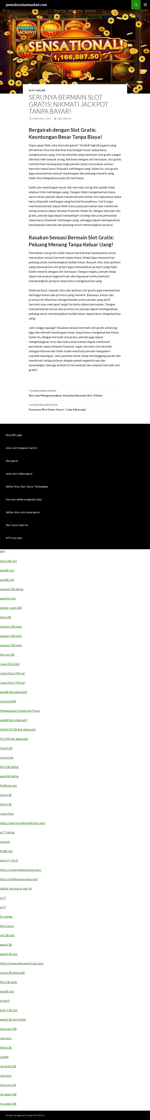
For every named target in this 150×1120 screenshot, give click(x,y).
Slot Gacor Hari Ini (17, 525)
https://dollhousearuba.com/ (19, 879)
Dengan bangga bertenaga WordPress (25, 1115)
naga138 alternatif (12, 972)
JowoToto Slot (10, 664)
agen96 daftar (9, 776)
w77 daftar (7, 832)
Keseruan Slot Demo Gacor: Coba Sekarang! (57, 407)
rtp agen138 (8, 1094)
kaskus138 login (11, 626)
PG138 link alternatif (14, 738)
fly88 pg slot (8, 785)
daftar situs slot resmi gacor (23, 512)
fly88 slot (6, 851)
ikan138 (5, 617)
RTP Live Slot (14, 538)
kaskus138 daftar (12, 589)
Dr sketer (6, 916)
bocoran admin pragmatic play (24, 499)
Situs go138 (8, 1085)
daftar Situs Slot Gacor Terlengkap (27, 486)
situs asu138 (8, 1029)
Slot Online (37, 90)
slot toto (6, 1038)
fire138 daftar (9, 767)
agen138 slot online (13, 1019)
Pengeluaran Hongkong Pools (20, 710)
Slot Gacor (7, 926)
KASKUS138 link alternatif (18, 729)
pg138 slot (7, 935)
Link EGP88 (8, 701)
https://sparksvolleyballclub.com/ (22, 823)
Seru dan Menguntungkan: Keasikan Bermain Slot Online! (66, 393)
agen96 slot (8, 598)
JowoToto (7, 813)
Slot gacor (12, 460)
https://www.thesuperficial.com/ (22, 963)
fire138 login (8, 982)
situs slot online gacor (19, 473)
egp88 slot (7, 570)
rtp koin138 (8, 1066)
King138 (6, 795)
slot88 (4, 1057)
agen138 (6, 944)
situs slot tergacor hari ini (21, 447)
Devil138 (6, 748)
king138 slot (8, 561)
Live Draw (6, 757)
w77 (3, 898)
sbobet (5, 841)
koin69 (4, 1000)
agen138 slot (8, 954)
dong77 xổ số (9, 860)
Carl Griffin (64, 118)
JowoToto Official (12, 673)
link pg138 (7, 654)
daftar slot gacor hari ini (16, 888)
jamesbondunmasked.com (26, 5)
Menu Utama (145, 4)
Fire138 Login (14, 435)
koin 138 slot (8, 1010)
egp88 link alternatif (13, 692)
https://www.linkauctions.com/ (20, 869)
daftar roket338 (11, 608)
